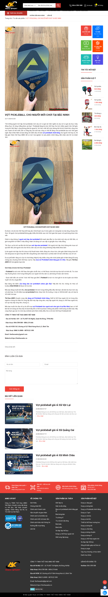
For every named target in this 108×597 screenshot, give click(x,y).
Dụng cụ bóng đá (86, 526)
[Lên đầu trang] (104, 577)
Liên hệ (49, 15)
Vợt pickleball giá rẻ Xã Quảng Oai (55, 430)
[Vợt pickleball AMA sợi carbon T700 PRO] (87, 104)
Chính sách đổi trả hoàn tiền (39, 519)
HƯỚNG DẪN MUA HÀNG (37, 15)
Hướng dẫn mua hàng (37, 526)
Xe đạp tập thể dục (62, 530)
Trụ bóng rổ (59, 517)
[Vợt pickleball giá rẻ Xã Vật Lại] (19, 413)
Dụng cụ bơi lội (86, 519)
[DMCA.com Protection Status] (11, 518)
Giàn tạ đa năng (61, 506)
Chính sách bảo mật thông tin (40, 522)
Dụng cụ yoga (85, 548)
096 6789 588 (77, 5)
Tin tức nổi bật (88, 70)
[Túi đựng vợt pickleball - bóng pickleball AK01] (87, 117)
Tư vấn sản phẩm (19, 18)
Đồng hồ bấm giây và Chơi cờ (90, 545)
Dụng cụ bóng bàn (87, 506)
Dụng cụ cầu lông (86, 529)
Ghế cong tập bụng (62, 537)
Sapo (83, 595)
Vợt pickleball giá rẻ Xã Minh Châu (55, 455)
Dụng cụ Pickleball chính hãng (91, 509)
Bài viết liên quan (13, 396)
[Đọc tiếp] (40, 416)
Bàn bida (58, 524)
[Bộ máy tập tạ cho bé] (87, 131)
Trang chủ (8, 18)
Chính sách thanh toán (38, 509)
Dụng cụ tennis (86, 516)
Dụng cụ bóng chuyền (88, 532)
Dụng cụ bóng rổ (86, 535)
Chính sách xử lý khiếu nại (38, 516)
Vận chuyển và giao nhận (38, 512)
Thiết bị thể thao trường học (90, 522)
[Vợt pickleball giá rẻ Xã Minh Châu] (19, 464)
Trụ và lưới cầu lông (62, 521)
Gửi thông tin (14, 389)
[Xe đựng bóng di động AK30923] (87, 144)
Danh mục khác (86, 555)
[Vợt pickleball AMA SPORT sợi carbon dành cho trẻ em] (87, 90)
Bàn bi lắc (59, 527)
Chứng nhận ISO (35, 506)
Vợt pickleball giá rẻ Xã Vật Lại (53, 405)
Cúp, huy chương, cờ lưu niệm (91, 552)
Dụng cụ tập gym (86, 503)
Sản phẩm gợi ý (88, 78)
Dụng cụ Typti (85, 512)
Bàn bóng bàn (60, 514)
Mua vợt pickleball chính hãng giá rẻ (67, 510)
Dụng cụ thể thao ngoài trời (65, 534)
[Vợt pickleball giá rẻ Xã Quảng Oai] (19, 438)
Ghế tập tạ (59, 503)
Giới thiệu (33, 503)
